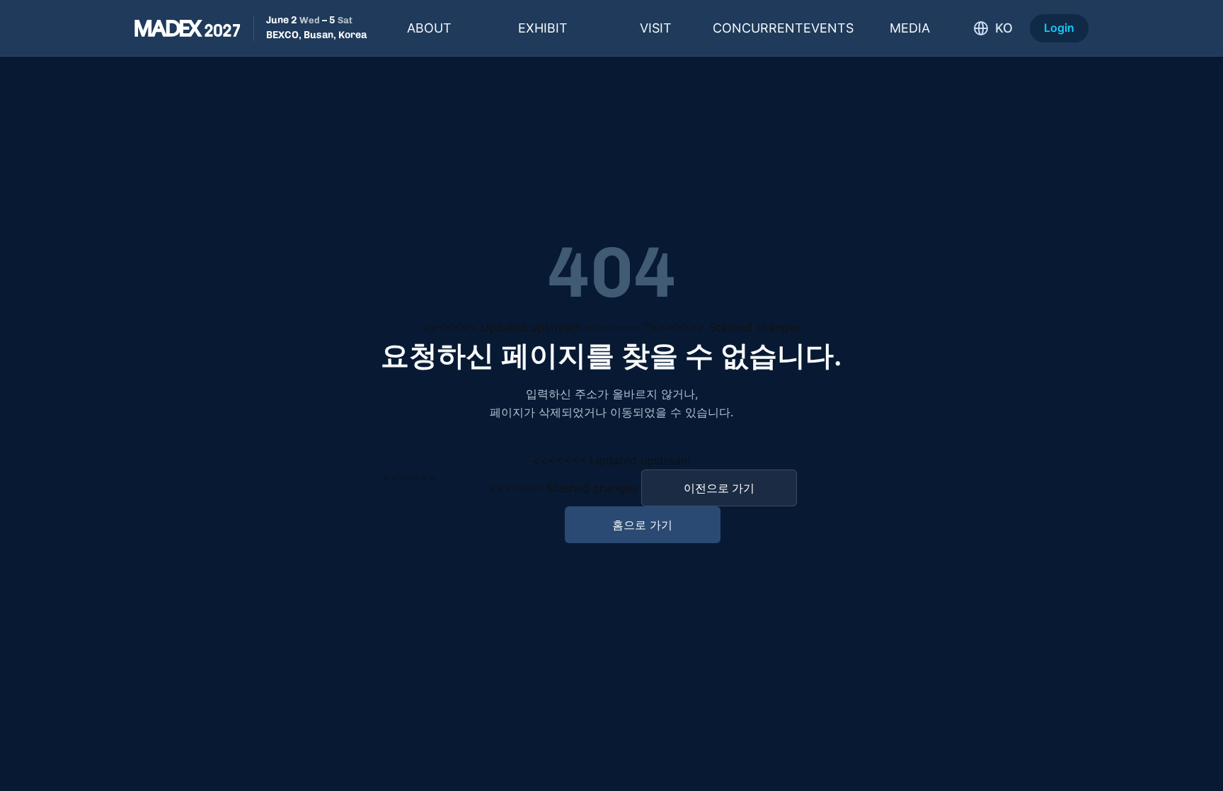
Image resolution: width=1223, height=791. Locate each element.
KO (1004, 28)
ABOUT (429, 28)
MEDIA (910, 28)
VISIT (656, 28)
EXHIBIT (543, 28)
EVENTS (783, 28)
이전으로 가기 (719, 488)
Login (1059, 28)
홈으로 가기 (642, 525)
